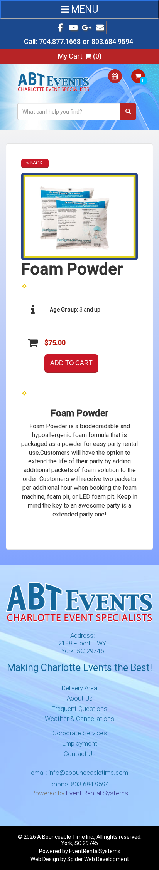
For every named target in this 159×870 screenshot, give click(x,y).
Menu (83, 9)
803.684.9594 (112, 41)
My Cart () (79, 56)
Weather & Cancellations (79, 718)
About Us (80, 698)
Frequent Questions (79, 708)
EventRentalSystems (94, 851)
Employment (79, 743)
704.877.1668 (60, 41)
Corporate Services (79, 733)
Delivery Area (79, 688)
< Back (34, 163)
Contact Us (80, 754)
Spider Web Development (98, 859)
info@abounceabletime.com (88, 772)
